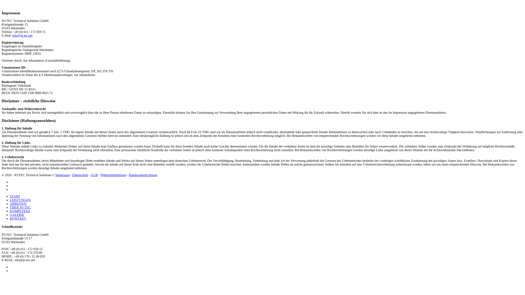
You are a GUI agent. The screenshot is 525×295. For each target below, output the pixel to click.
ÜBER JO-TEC (20, 207)
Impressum (62, 175)
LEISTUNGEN (20, 200)
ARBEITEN (18, 203)
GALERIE (17, 215)
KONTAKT (18, 218)
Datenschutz (80, 175)
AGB (94, 175)
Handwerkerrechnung (143, 175)
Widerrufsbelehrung (113, 175)
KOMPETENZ (20, 211)
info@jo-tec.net (22, 35)
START (15, 196)
